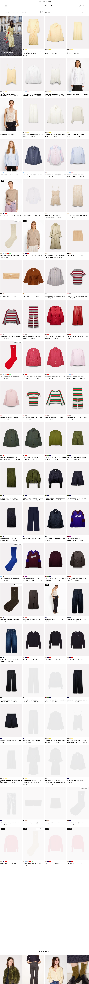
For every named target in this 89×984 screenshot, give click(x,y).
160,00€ (13, 134)
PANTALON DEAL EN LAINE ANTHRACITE (8, 701)
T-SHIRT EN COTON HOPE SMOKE (10, 336)
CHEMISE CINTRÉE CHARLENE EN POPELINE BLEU (76, 175)
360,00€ (15, 500)
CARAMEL (23, 293)
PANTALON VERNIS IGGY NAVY (9, 823)
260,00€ (16, 96)
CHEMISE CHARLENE (73, 94)
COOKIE (45, 334)
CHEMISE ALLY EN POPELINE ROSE (10, 417)
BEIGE (1, 213)
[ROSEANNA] (44, 6)
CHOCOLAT (3, 576)
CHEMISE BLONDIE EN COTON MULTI (55, 175)
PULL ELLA (25, 256)
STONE (70, 617)
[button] (80, 6)
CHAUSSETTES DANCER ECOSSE (9, 256)
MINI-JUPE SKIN (71, 256)
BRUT (45, 536)
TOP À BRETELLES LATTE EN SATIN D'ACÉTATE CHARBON (76, 741)
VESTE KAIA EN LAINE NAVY (75, 781)
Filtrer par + (81, 12)
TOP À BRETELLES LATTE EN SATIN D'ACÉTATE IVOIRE (54, 95)
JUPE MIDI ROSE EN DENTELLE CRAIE (77, 215)
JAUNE (50, 49)
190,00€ (33, 338)
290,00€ (76, 54)
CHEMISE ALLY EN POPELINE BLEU (32, 175)
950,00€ (38, 296)
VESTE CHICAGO (27, 296)
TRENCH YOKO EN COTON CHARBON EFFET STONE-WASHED (55, 781)
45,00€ (81, 256)
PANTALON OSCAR (28, 538)
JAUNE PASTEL (26, 49)
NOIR (68, 253)
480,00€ (37, 500)
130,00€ (79, 136)
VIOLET (70, 536)
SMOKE (70, 293)
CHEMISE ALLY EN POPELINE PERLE (55, 296)
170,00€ (72, 217)
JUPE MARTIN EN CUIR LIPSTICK (76, 336)
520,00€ (59, 257)
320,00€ (39, 538)
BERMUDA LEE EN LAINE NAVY (9, 740)
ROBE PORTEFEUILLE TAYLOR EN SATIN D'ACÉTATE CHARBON (32, 781)
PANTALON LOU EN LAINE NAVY (32, 740)
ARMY (68, 455)
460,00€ (47, 540)
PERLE (45, 293)
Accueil (7, 12)
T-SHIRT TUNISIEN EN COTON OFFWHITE (75, 135)
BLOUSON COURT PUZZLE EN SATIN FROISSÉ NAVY (55, 499)
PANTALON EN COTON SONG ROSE (77, 417)
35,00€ (6, 257)
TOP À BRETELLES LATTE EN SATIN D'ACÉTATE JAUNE (10, 95)
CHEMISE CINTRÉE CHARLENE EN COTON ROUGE (32, 377)
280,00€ (50, 176)
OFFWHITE (68, 132)
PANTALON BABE (50, 619)
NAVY (3, 213)
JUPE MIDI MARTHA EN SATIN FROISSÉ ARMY (8, 499)
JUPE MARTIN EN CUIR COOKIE (31, 619)
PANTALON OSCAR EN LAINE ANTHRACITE (31, 701)
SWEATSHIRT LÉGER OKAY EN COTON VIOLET (75, 539)
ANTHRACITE (1, 697)
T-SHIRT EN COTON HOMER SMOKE (77, 296)
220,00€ (34, 660)
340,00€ (36, 702)
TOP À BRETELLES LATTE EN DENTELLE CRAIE (52, 216)
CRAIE (45, 213)
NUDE (70, 253)
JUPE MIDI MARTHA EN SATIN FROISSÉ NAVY (8, 539)
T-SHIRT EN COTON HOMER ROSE (32, 417)
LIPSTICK (48, 334)
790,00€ (69, 338)
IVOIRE (48, 49)
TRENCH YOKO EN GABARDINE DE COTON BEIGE (55, 256)
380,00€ (25, 55)
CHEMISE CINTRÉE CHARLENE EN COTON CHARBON (10, 458)
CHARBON (23, 49)
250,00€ (39, 96)
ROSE (28, 91)
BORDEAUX (45, 455)
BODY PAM (3, 134)
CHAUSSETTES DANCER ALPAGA (9, 619)
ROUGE (6, 213)
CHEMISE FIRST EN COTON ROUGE (55, 377)
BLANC (23, 91)
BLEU (26, 91)
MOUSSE (48, 455)
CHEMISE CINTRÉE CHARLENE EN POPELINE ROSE (76, 377)
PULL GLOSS (3, 215)
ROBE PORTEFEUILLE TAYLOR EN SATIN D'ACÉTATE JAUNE (32, 53)
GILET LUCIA (70, 660)
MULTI (45, 172)
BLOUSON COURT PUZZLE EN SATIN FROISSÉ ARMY (33, 499)
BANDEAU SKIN (4, 296)
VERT (10, 253)
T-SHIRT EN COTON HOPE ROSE (54, 417)
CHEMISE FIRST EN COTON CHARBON (30, 458)
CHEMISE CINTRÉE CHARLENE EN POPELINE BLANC (32, 95)
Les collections (14, 12)
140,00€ (72, 298)
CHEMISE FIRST (27, 215)
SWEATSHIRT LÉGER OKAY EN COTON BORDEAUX (31, 579)
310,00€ (54, 54)
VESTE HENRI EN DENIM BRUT (53, 538)
